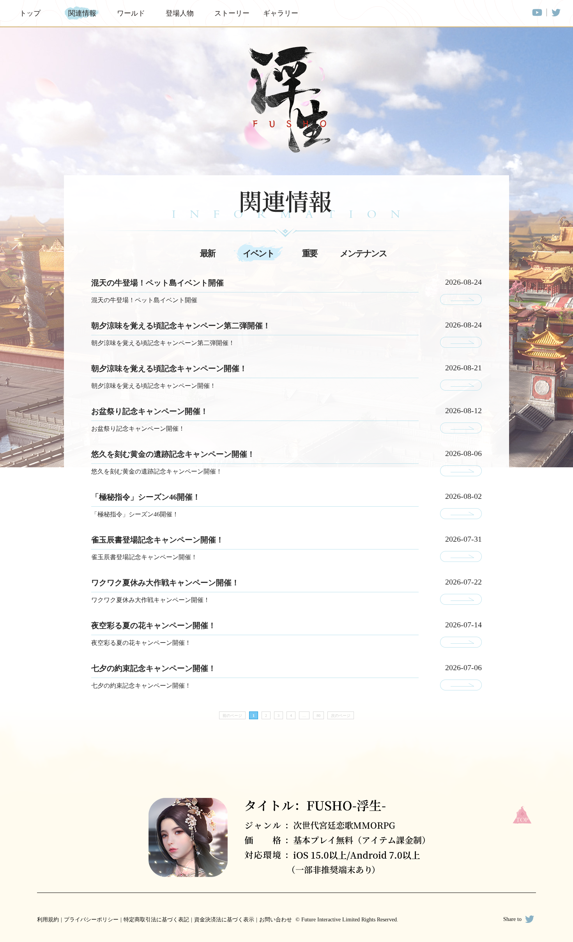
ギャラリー (279, 13)
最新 (207, 253)
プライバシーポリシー (91, 920)
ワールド (131, 13)
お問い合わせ (275, 920)
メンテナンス (363, 253)
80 (318, 715)
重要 (309, 253)
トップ (30, 13)
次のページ (340, 715)
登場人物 (180, 13)
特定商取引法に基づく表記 (156, 920)
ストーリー (231, 13)
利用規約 (48, 920)
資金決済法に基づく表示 (224, 920)
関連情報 (82, 13)
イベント (258, 253)
